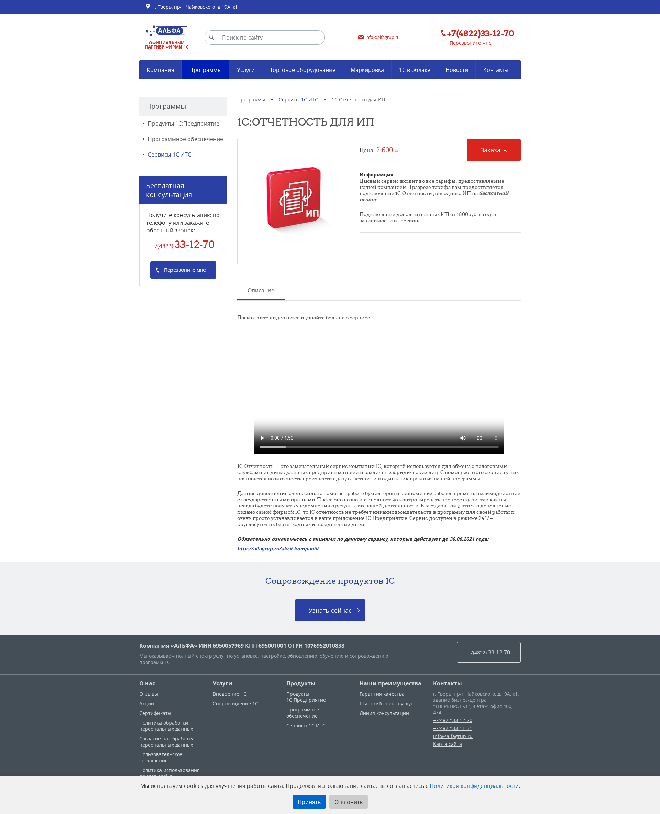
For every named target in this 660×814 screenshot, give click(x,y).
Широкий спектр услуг (386, 703)
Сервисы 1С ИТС (169, 154)
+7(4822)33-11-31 (452, 728)
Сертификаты (155, 713)
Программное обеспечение (185, 139)
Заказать (494, 150)
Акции (146, 703)
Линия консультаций (384, 713)
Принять (309, 802)
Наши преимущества (390, 683)
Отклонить (348, 802)
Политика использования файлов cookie (169, 773)
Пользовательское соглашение (161, 757)
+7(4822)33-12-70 (452, 720)
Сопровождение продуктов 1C (330, 581)
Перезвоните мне (471, 43)
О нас (147, 683)
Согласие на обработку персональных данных (166, 741)
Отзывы (148, 693)
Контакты (447, 683)
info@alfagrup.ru (453, 736)
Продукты (301, 683)
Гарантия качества (382, 693)
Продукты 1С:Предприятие (183, 123)
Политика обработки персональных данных (166, 725)
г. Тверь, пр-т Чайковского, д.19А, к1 (194, 6)
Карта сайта (447, 744)
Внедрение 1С (229, 693)
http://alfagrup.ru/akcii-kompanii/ (278, 548)
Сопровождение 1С (235, 703)
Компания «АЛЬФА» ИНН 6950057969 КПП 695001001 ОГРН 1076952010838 (241, 646)
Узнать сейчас (330, 610)
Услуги (222, 683)
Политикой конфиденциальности (474, 786)
